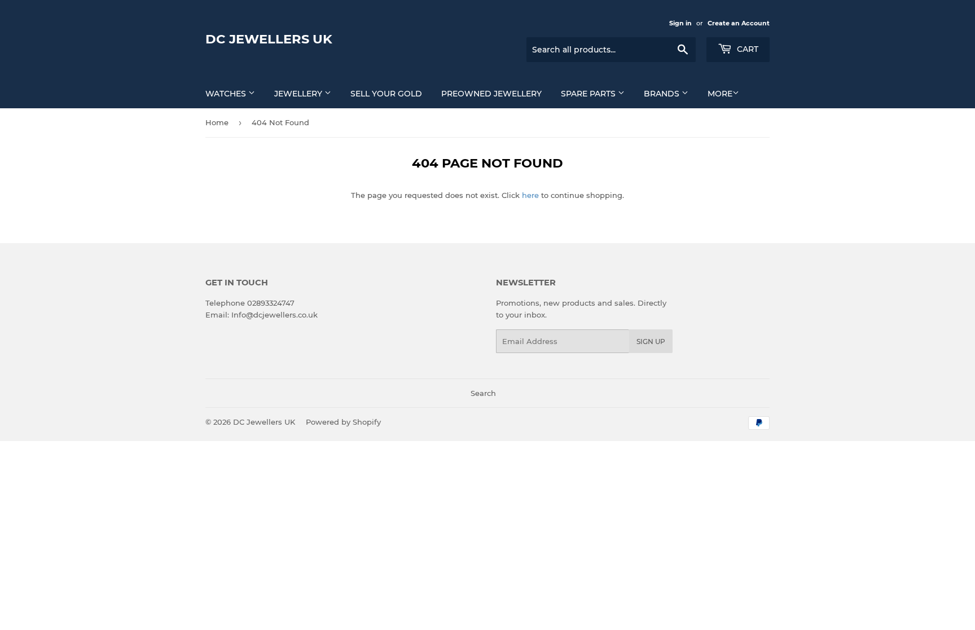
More (720, 94)
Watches (226, 94)
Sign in (680, 23)
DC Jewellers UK (268, 39)
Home (217, 122)
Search (483, 393)
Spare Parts (589, 94)
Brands (663, 94)
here (530, 195)
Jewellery (299, 94)
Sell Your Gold (386, 94)
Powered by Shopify (343, 421)
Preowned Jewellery (491, 94)
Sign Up (650, 341)
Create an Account (739, 23)
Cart (746, 49)
